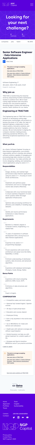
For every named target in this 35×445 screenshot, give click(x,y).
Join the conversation (20, 414)
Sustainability (18, 406)
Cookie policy (21, 390)
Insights (16, 404)
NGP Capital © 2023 (9, 439)
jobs (12, 42)
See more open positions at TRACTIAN (17, 373)
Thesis (5, 408)
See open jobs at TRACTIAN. (15, 71)
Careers (5, 414)
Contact (6, 416)
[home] (9, 4)
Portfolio (6, 406)
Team (16, 402)
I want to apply (7, 346)
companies (4, 42)
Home (5, 402)
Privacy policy (13, 390)
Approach (6, 404)
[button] (31, 5)
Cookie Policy (7, 437)
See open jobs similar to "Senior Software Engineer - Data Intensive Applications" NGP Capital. (18, 74)
